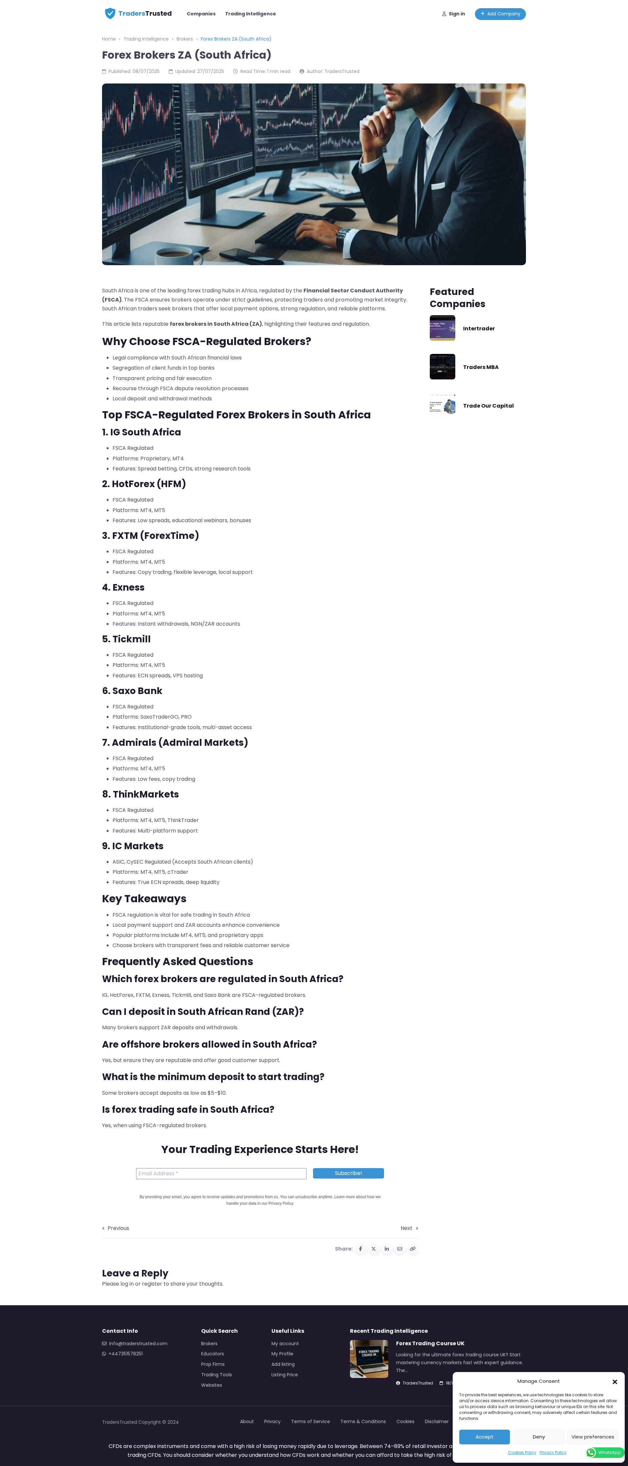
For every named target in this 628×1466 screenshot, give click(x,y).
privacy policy (325, 930)
